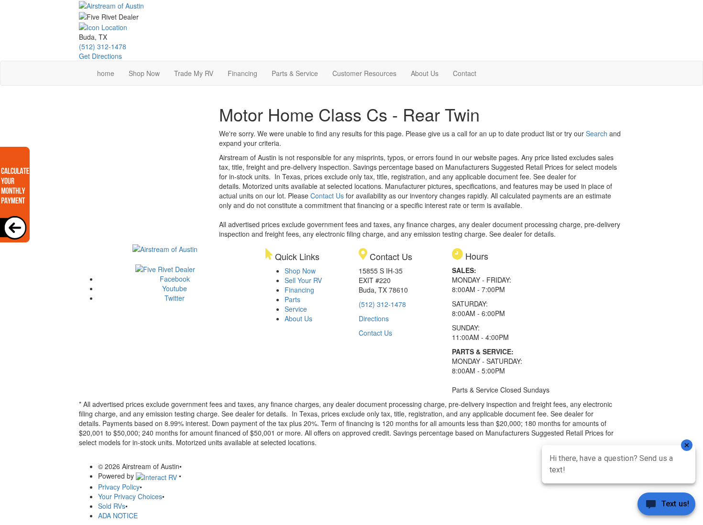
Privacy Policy (119, 487)
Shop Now (144, 73)
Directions (374, 318)
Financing (242, 73)
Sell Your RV (303, 280)
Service (296, 309)
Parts (292, 299)
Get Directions (100, 56)
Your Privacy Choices (130, 496)
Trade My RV (193, 73)
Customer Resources (364, 73)
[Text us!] (666, 506)
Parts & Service (295, 73)
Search (596, 133)
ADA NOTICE (118, 515)
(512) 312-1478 (102, 46)
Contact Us (327, 195)
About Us (425, 73)
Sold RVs (111, 506)
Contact (464, 73)
